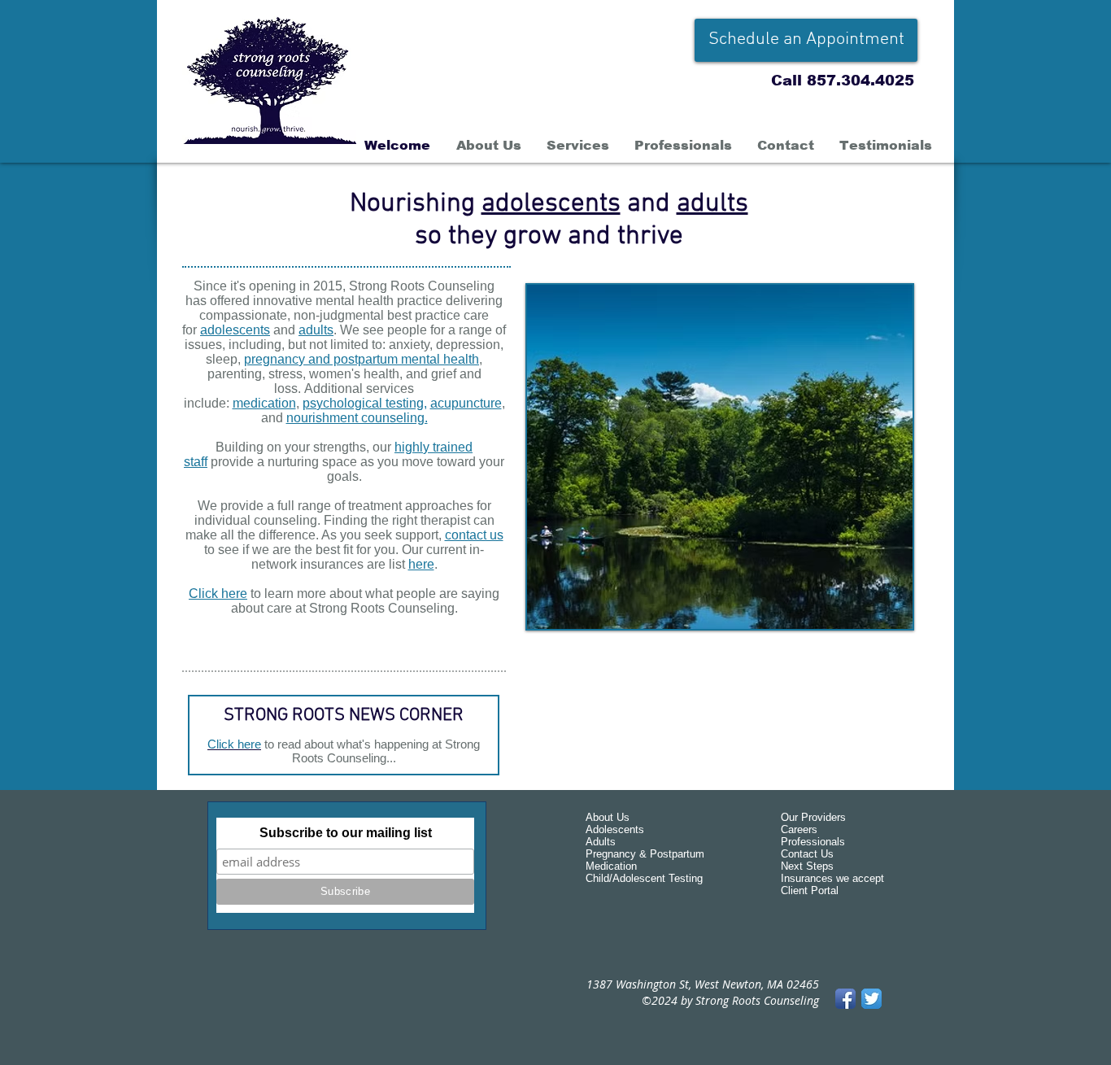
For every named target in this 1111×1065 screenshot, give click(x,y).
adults (712, 204)
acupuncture (466, 403)
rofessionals (816, 842)
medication (264, 403)
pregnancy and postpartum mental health (361, 359)
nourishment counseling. (357, 418)
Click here (218, 593)
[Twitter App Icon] (871, 999)
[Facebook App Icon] (845, 999)
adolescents (551, 204)
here (421, 564)
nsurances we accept (834, 878)
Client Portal (810, 890)
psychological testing (363, 403)
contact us (474, 535)
